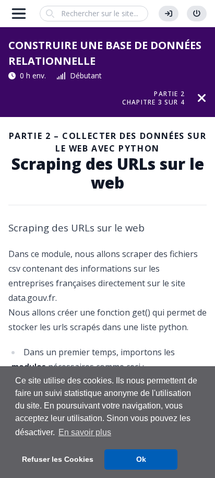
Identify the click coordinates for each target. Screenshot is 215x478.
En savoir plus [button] (84, 432)
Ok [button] (141, 459)
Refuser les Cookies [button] (57, 459)
